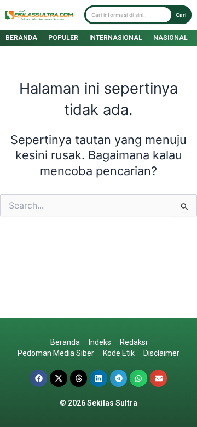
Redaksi (133, 342)
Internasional (115, 38)
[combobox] (128, 14)
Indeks (100, 342)
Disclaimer (161, 353)
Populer (63, 38)
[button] (39, 378)
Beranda (21, 38)
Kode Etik (119, 353)
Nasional (170, 38)
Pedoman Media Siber (56, 353)
